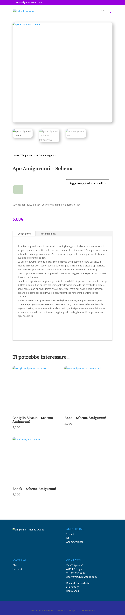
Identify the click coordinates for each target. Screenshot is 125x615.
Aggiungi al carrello (88, 183)
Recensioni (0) (48, 233)
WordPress (88, 610)
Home (16, 155)
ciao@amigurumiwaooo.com (81, 576)
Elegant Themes (55, 610)
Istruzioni (34, 155)
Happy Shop (72, 590)
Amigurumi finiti (74, 541)
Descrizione (24, 233)
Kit (67, 537)
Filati (15, 565)
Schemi (70, 534)
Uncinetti (17, 569)
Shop (24, 155)
